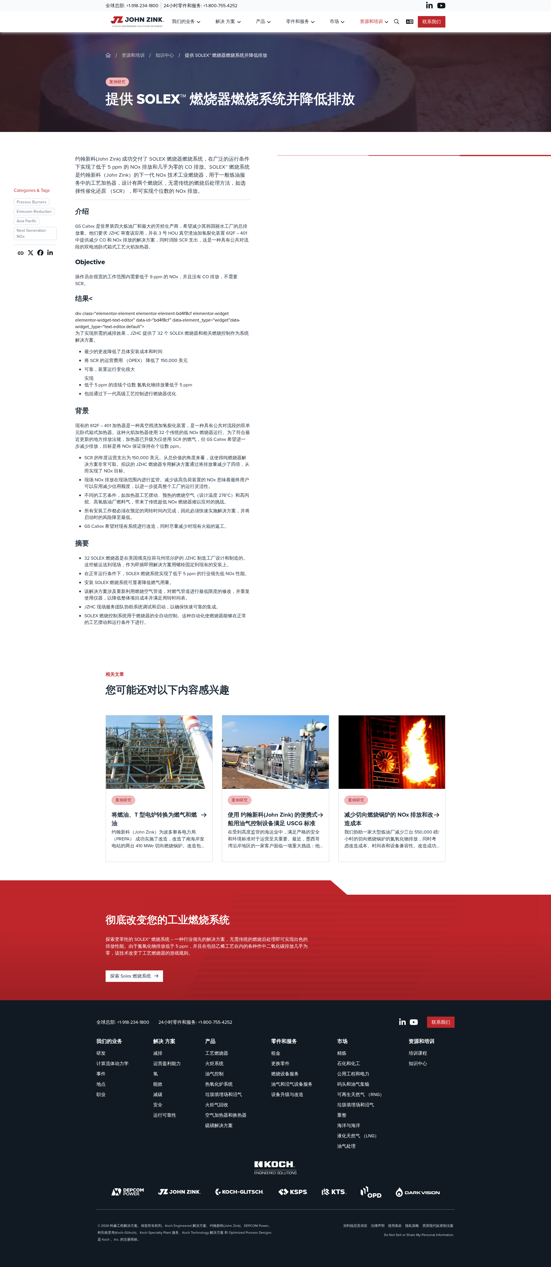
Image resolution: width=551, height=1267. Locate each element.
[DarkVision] (418, 1192)
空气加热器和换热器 (226, 1115)
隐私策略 (412, 1225)
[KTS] (334, 1192)
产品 (260, 21)
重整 (341, 1115)
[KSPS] (293, 1192)
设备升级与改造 (287, 1094)
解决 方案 (225, 21)
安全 (157, 1104)
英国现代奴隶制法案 (437, 1225)
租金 (275, 1053)
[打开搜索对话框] (396, 22)
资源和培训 (371, 21)
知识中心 (165, 55)
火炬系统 (214, 1063)
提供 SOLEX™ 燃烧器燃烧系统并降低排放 (226, 55)
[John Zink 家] (136, 22)
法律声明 (378, 1225)
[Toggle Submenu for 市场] (342, 22)
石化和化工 (348, 1063)
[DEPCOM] (127, 1192)
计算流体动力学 (112, 1063)
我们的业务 (183, 21)
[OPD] (371, 1192)
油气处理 (346, 1146)
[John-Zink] (108, 55)
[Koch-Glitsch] (239, 1191)
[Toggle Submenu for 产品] (269, 22)
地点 (101, 1084)
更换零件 (280, 1063)
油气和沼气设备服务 (292, 1084)
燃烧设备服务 (285, 1074)
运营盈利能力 (167, 1063)
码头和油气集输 (353, 1084)
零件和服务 (297, 21)
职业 (101, 1094)
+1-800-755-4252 (220, 5)
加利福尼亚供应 (355, 1225)
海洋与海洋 (348, 1125)
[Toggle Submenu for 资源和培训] (386, 22)
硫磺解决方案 (219, 1125)
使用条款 (395, 1225)
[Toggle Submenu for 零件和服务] (313, 22)
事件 (101, 1074)
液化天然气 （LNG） (358, 1135)
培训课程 (418, 1053)
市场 (334, 21)
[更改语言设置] (409, 22)
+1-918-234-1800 (142, 5)
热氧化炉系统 (219, 1084)
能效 (157, 1084)
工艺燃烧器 (216, 1053)
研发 (101, 1053)
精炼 (341, 1053)
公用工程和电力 (353, 1074)
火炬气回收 (216, 1104)
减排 (157, 1053)
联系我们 (431, 21)
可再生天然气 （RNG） (360, 1094)
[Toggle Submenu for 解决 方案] (239, 22)
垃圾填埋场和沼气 (223, 1094)
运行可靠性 (164, 1115)
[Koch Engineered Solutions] (275, 1167)
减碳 (157, 1094)
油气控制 (214, 1074)
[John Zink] (179, 1192)
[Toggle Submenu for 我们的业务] (198, 22)
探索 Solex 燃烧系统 (131, 976)
